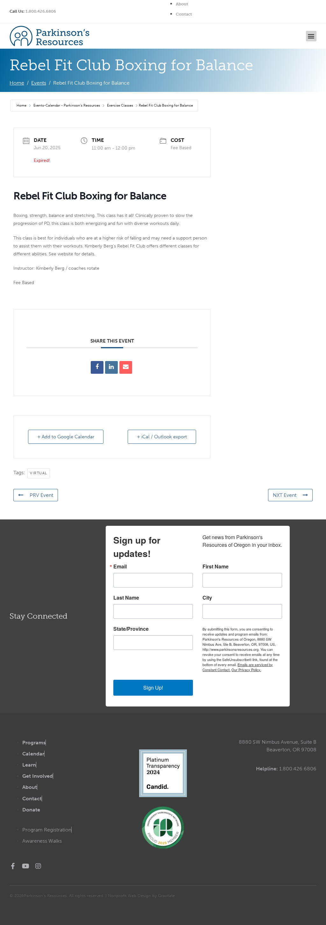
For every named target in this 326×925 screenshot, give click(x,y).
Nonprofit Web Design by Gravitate (141, 895)
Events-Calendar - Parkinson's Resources (66, 105)
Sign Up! (153, 687)
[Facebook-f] (13, 866)
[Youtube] (25, 866)
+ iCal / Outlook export (162, 437)
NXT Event (284, 495)
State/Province (131, 628)
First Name (215, 566)
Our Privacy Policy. (246, 669)
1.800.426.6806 (40, 11)
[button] (311, 36)
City (207, 597)
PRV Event (41, 495)
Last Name (126, 597)
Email (120, 566)
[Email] (125, 367)
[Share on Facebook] (97, 367)
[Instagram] (38, 866)
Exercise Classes (120, 105)
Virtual (38, 473)
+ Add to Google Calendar (65, 437)
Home (22, 105)
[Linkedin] (111, 367)
